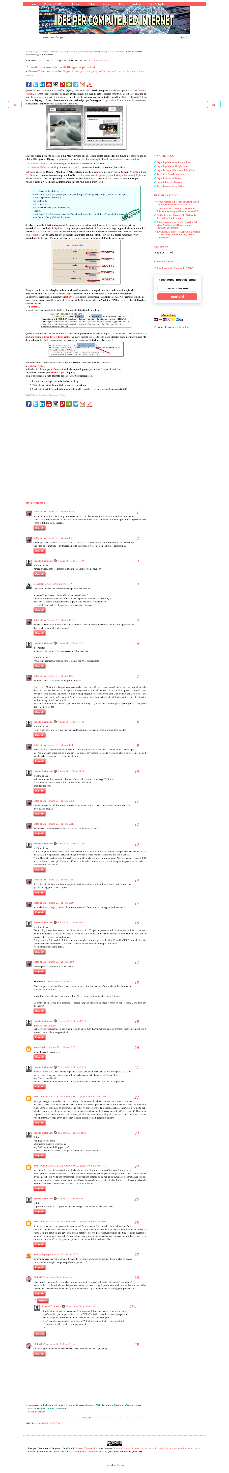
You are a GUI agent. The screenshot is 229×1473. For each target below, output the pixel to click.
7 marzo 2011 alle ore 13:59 (71, 560)
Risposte (43, 1300)
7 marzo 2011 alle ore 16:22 (60, 675)
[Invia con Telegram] (75, 84)
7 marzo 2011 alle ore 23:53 (60, 879)
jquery (94, 71)
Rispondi (39, 527)
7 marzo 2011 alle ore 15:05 (60, 620)
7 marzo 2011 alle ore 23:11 (60, 823)
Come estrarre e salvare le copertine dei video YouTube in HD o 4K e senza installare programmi (177, 225)
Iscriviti (177, 297)
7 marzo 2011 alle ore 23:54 (60, 902)
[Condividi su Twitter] (35, 84)
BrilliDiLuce (42, 1071)
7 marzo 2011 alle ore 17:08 (71, 721)
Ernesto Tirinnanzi (43, 561)
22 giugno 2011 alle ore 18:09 (91, 1096)
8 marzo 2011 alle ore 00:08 (71, 922)
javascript (85, 71)
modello (103, 71)
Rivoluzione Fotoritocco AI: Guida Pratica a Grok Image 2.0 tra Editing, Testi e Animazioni (178, 234)
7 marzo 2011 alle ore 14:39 (58, 583)
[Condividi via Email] (82, 84)
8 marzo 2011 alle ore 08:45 (60, 961)
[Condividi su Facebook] (29, 84)
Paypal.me (184, 327)
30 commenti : (101, 60)
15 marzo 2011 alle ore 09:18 (72, 1020)
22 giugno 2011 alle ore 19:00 (91, 1221)
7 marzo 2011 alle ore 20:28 (71, 771)
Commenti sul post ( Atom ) (49, 1422)
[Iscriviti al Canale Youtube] (49, 84)
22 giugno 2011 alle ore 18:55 (72, 1198)
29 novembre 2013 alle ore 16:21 (82, 1306)
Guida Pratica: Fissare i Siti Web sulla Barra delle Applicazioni (176, 216)
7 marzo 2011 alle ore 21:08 (60, 800)
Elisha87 (38, 1277)
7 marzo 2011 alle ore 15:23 (71, 643)
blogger (67, 71)
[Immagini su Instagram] (55, 84)
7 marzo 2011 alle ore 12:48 (60, 511)
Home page (86, 1417)
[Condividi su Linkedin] (42, 84)
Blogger (120, 1464)
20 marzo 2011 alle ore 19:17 (61, 1047)
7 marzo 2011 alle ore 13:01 (60, 537)
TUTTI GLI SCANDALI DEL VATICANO (55, 1096)
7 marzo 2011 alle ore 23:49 (71, 843)
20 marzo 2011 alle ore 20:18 (72, 1067)
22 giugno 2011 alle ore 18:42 (72, 1132)
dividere (76, 71)
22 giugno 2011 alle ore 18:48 (91, 1165)
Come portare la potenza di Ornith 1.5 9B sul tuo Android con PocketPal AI (178, 203)
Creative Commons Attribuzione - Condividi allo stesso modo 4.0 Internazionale (160, 1448)
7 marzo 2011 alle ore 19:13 (60, 744)
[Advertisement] (86, 448)
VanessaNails (40, 1047)
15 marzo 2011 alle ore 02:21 (58, 981)
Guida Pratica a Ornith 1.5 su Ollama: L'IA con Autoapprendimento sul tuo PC (177, 210)
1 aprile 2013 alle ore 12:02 (65, 1254)
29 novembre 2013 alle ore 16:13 (59, 1277)
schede (126, 71)
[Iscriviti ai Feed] (69, 84)
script (133, 71)
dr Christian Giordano (46, 1025)
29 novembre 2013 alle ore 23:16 (59, 1344)
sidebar (140, 71)
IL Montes (39, 584)
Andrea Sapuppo (42, 1254)
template (29, 74)
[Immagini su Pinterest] (62, 84)
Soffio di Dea (40, 511)
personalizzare (115, 71)
